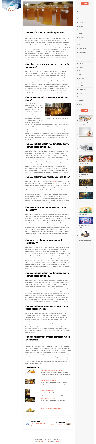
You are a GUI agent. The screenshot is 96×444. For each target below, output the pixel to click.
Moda (80, 41)
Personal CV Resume (44, 441)
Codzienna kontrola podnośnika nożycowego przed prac (84, 202)
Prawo (80, 59)
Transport (81, 82)
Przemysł (81, 63)
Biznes (80, 11)
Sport (80, 74)
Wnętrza (81, 100)
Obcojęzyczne (82, 52)
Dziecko (81, 22)
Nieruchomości (82, 48)
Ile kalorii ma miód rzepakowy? (49, 380)
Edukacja (81, 26)
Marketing (81, 37)
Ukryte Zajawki (82, 89)
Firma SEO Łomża (83, 214)
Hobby (80, 30)
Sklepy (80, 70)
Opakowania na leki (83, 153)
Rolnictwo (81, 67)
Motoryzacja (82, 44)
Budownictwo (82, 15)
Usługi (80, 97)
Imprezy (80, 33)
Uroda (80, 93)
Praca (80, 56)
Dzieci (80, 18)
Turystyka (81, 85)
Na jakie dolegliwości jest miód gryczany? (52, 408)
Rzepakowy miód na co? (47, 390)
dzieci (54, 181)
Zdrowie (55, 29)
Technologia (82, 78)
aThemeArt (58, 441)
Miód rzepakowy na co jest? (48, 398)
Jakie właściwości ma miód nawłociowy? (51, 370)
